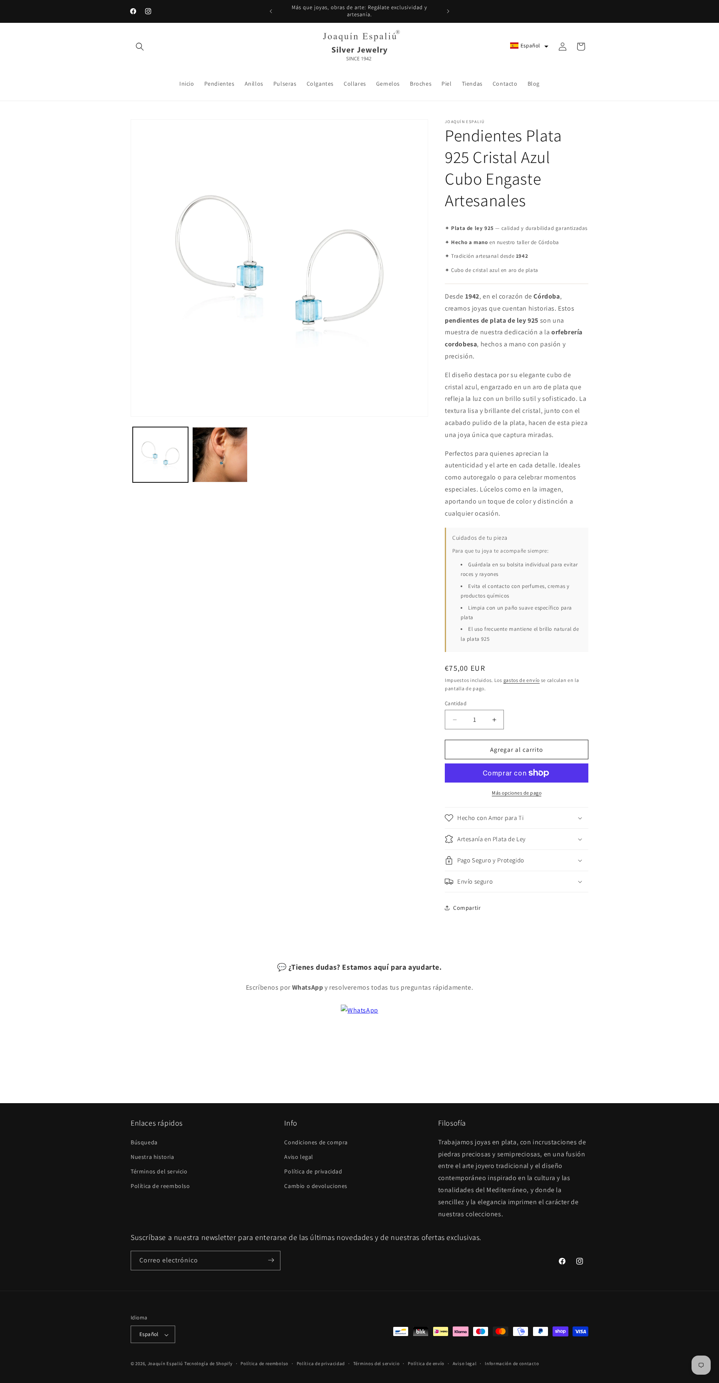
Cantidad (455, 703)
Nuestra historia (152, 1156)
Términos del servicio (159, 1171)
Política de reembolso (160, 1186)
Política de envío (426, 1363)
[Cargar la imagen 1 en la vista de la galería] (160, 454)
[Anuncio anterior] (271, 11)
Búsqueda (144, 1142)
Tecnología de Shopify (208, 1364)
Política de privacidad (313, 1171)
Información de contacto (512, 1363)
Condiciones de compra (316, 1142)
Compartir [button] (467, 907)
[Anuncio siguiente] (448, 11)
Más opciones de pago (516, 793)
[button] (140, 46)
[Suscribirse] (271, 1260)
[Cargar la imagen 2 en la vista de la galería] (220, 454)
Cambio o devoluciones (315, 1186)
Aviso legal (298, 1156)
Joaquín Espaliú (165, 1364)
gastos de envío (521, 680)
